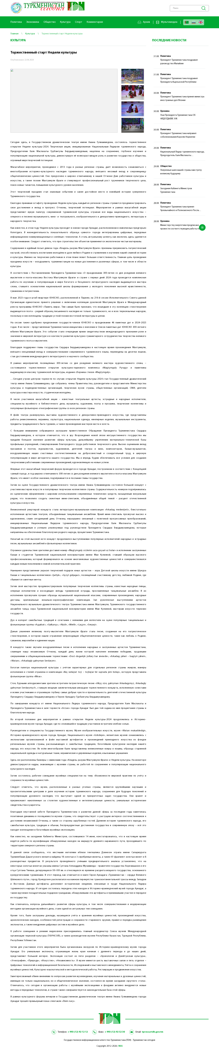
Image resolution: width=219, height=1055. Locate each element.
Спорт (78, 22)
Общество (50, 22)
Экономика (32, 22)
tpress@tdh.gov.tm (152, 1032)
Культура (65, 22)
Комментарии (95, 22)
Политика (16, 22)
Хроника (164, 111)
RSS (121, 1046)
